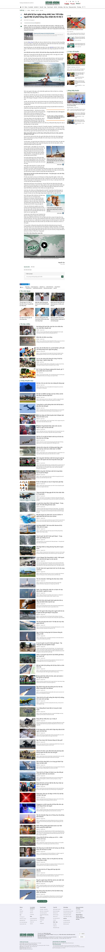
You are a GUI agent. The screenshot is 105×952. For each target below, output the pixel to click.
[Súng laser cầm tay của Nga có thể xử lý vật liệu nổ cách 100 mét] (27, 797)
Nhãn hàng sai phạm (79, 910)
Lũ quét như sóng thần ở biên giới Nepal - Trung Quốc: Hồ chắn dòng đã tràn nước (49, 503)
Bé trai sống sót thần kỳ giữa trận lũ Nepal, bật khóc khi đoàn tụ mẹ (50, 415)
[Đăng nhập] (78, 1)
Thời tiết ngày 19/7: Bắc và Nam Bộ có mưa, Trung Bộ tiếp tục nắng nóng (26, 304)
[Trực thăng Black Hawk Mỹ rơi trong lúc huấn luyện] (27, 712)
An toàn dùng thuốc (33, 918)
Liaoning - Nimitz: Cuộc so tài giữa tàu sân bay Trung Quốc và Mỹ (49, 859)
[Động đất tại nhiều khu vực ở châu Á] (27, 722)
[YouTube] (70, 1)
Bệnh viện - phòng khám (44, 911)
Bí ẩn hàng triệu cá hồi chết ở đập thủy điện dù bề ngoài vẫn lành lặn (50, 730)
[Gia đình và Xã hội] (66, 4)
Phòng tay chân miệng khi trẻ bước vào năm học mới (80, 38)
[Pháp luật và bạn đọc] (72, 4)
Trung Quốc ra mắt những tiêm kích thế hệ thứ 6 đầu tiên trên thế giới (49, 405)
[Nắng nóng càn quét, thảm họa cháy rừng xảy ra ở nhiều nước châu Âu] (58, 297)
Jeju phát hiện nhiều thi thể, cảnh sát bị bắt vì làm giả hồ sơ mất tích (49, 676)
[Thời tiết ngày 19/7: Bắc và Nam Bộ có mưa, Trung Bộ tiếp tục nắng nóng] (27, 297)
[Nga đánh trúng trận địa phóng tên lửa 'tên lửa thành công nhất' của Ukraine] (27, 690)
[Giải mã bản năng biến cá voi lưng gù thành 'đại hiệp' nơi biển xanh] (27, 765)
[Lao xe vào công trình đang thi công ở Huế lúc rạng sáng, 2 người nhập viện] (27, 362)
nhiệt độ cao (42, 286)
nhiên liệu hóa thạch (48, 288)
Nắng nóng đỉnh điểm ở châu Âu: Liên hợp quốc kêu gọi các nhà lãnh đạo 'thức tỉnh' (55, 161)
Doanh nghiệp (78, 912)
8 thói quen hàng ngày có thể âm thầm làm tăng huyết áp (80, 74)
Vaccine (31, 923)
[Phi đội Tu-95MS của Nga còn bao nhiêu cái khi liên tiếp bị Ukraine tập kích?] (27, 397)
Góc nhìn (41, 10)
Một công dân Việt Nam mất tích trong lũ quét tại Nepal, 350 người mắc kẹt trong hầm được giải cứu (50, 459)
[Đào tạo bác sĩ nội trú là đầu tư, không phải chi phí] (70, 122)
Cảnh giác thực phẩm (67, 914)
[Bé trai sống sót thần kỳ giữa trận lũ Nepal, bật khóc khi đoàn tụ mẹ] (27, 419)
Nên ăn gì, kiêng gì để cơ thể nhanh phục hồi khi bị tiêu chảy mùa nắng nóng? (42, 319)
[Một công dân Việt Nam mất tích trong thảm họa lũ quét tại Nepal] (27, 475)
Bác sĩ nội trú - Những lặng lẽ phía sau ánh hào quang (80, 114)
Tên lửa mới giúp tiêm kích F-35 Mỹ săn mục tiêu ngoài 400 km (50, 622)
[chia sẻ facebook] (21, 14)
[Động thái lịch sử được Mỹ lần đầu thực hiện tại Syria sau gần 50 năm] (27, 787)
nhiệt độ (51, 47)
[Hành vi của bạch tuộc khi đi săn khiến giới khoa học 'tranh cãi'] (27, 658)
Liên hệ (81, 936)
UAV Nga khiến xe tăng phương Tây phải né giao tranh (49, 547)
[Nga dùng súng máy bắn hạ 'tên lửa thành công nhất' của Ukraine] (27, 894)
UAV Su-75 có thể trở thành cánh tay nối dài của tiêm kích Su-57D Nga (49, 437)
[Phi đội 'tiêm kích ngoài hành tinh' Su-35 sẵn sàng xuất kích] (27, 572)
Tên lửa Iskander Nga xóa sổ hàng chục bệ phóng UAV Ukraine (50, 815)
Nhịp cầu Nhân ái (79, 914)
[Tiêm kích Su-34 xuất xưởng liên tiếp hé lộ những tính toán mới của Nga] (27, 701)
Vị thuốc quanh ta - (78, 85)
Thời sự (25, 7)
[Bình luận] (21, 26)
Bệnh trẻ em (55, 916)
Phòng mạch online (72, 7)
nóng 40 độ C (57, 286)
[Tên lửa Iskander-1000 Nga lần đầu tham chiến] (27, 583)
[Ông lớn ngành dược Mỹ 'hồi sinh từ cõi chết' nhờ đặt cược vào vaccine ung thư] (27, 884)
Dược (45, 7)
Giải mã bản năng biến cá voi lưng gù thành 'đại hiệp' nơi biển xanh (49, 762)
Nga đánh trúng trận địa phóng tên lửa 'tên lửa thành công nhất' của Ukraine (49, 687)
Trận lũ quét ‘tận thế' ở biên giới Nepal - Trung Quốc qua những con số (49, 536)
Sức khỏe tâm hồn (56, 918)
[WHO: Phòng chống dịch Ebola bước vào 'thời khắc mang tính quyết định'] (27, 829)
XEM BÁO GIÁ (63, 941)
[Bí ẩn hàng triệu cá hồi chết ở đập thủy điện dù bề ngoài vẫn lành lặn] (27, 733)
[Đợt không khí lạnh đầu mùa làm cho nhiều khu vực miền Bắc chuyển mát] (27, 330)
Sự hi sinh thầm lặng (23, 922)
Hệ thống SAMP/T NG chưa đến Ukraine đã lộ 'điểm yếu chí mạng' (49, 526)
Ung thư (54, 920)
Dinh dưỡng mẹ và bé (67, 909)
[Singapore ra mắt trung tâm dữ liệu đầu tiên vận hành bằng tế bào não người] (27, 808)
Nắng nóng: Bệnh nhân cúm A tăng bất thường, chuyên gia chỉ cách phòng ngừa (58, 319)
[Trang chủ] (21, 7)
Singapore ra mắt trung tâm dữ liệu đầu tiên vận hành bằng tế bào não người (49, 805)
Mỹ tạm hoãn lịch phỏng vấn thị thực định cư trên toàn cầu (50, 666)
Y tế (23, 7)
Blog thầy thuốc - (70, 107)
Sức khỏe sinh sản (66, 922)
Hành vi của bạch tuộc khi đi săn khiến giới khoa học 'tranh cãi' (50, 655)
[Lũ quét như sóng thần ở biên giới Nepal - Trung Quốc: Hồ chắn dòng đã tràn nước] (27, 507)
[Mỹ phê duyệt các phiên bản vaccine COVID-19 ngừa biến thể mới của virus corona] (27, 518)
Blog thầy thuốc (73, 90)
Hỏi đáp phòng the (66, 920)
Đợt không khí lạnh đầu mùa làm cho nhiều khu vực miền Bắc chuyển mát (49, 327)
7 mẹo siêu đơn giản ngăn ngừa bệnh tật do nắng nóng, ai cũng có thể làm (55, 209)
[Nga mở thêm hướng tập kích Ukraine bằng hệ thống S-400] (27, 636)
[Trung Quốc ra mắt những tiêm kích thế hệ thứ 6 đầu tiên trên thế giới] (27, 408)
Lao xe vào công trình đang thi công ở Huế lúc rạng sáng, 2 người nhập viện (49, 359)
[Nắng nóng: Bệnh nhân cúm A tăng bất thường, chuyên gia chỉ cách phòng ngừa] (58, 312)
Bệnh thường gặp (56, 911)
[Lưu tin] (21, 23)
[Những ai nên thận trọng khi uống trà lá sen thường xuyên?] (70, 82)
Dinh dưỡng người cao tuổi (68, 911)
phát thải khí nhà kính (37, 288)
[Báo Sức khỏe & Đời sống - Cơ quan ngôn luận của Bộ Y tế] (52, 3)
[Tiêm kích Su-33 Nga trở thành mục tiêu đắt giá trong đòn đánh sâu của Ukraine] (27, 776)
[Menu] (82, 7)
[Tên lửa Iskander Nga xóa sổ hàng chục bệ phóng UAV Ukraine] (27, 819)
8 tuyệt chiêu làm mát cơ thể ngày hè (55, 111)
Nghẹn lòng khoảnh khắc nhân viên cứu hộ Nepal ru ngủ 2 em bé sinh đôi (48, 426)
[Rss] (83, 934)
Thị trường (79, 7)
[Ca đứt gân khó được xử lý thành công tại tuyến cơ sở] (70, 45)
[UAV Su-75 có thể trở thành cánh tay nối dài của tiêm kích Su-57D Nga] (27, 440)
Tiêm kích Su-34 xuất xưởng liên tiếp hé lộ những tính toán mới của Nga (50, 698)
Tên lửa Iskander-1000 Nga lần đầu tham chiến (49, 579)
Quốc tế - (38, 385)
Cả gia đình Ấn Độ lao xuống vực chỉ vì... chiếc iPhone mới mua (49, 838)
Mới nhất (32, 266)
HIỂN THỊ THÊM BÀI (42, 901)
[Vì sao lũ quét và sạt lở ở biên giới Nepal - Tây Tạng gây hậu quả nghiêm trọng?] (27, 647)
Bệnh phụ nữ (55, 912)
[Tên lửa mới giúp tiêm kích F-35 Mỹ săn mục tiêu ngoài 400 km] (27, 625)
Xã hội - (38, 339)
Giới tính (55, 7)
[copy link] (21, 20)
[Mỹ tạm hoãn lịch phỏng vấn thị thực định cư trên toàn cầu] (27, 669)
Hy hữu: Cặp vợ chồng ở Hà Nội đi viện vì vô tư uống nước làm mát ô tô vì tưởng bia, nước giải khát (55, 117)
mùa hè (55, 288)
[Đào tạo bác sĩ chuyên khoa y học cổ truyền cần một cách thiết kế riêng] (76, 97)
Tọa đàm (31, 910)
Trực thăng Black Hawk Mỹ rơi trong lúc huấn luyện (49, 708)
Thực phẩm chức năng (67, 916)
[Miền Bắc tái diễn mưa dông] (27, 341)
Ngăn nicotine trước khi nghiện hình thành (75, 29)
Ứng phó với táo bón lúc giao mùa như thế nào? (76, 65)
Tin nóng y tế (22, 916)
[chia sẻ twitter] (21, 17)
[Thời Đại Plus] (78, 4)
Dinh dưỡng (60, 7)
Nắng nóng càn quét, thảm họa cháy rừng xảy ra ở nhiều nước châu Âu (57, 304)
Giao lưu (31, 912)
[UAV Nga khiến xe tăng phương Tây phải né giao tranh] (27, 550)
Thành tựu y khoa (23, 918)
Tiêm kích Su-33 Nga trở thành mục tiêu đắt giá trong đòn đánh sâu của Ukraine (49, 773)
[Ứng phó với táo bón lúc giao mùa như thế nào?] (76, 58)
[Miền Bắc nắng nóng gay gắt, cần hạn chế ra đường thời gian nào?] (42, 297)
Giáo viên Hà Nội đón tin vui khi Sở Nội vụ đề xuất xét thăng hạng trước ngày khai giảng (50, 348)
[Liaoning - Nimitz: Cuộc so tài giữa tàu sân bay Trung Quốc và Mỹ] (27, 862)
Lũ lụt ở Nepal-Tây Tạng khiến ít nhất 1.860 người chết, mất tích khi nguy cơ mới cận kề (50, 558)
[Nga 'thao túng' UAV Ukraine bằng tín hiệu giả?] (27, 744)
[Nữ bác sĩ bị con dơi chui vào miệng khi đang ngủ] (27, 387)
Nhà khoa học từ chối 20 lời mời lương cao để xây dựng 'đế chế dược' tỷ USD (50, 848)
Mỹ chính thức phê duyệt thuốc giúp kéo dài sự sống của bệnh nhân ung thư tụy (49, 601)
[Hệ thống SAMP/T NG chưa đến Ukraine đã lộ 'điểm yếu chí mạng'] (27, 529)
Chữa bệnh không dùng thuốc (44, 915)
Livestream (32, 914)
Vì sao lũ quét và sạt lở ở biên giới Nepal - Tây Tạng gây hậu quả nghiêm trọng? (49, 643)
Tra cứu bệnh (30, 7)
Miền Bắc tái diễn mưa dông (44, 337)
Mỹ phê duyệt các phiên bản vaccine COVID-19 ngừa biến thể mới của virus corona (49, 515)
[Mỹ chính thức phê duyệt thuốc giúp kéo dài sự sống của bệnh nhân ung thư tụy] (27, 604)
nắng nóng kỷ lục (34, 286)
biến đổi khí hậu (49, 286)
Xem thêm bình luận (27, 269)
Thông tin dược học (33, 920)
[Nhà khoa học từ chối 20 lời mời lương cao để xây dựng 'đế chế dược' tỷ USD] (27, 852)
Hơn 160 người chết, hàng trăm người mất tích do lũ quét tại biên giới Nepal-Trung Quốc (50, 611)
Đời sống (77, 919)
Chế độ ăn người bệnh (67, 912)
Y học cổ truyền (50, 7)
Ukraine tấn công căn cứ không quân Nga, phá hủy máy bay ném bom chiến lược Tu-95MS (49, 448)
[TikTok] (66, 1)
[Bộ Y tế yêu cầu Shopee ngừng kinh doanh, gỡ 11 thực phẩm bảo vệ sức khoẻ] (27, 373)
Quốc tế (37, 10)
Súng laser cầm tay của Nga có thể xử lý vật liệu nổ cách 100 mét (49, 794)
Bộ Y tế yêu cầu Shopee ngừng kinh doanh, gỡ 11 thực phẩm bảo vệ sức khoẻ (50, 370)
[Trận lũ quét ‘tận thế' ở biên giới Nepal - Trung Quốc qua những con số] (27, 540)
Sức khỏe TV (36, 7)
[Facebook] (68, 1)
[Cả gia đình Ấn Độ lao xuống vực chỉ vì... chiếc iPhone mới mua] (27, 841)
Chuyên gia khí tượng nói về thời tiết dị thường (44, 33)
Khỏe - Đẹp (66, 7)
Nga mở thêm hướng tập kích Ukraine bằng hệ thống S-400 (49, 633)
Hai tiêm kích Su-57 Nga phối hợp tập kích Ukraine (48, 870)
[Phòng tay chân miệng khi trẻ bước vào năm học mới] (70, 39)
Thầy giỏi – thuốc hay (44, 909)
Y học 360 (41, 7)
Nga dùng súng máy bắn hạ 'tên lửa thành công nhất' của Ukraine (49, 891)
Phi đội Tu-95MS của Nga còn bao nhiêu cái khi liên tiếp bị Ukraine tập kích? (49, 394)
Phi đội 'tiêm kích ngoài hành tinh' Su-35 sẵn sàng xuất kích (50, 568)
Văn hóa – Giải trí (79, 916)
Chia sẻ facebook (24, 284)
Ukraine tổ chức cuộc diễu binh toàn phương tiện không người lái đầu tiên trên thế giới (50, 751)
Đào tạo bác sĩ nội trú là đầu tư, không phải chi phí (80, 121)
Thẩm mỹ (54, 925)
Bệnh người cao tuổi (56, 909)
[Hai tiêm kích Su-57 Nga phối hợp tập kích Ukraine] (27, 873)
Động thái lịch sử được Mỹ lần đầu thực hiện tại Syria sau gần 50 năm (49, 783)
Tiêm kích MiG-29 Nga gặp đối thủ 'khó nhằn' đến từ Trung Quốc (50, 493)
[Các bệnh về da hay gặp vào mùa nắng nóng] (27, 312)
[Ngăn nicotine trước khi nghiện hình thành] (76, 23)
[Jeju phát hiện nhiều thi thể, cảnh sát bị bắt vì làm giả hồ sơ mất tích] (27, 680)
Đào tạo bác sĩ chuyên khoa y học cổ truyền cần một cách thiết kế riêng (76, 105)
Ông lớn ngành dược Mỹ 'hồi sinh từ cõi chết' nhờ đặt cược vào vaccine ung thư (50, 880)
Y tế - (37, 372)
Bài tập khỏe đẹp (56, 927)
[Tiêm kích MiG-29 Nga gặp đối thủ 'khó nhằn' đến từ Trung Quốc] (27, 496)
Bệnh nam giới (55, 914)
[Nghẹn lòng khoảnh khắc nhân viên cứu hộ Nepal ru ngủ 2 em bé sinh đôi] (27, 430)
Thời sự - (38, 351)
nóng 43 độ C (29, 288)
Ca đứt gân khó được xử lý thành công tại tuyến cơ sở (80, 44)
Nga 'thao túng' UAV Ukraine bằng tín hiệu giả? (49, 740)
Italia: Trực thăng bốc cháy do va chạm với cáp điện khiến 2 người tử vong (49, 590)
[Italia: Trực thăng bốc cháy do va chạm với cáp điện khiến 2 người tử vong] (27, 593)
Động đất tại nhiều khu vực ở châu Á (46, 718)
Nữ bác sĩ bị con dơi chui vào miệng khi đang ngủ (50, 383)
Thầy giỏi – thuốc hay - (71, 67)
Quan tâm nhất (27, 266)
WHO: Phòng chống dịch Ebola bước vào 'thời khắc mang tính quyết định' (49, 826)
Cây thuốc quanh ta (43, 912)
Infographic (42, 923)
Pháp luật (33, 10)
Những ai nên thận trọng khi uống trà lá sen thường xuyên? (80, 82)
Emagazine (42, 919)
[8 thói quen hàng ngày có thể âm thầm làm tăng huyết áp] (70, 74)
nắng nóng (30, 42)
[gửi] (62, 277)
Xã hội (28, 10)
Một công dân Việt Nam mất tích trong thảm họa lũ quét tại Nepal (49, 471)
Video (41, 921)
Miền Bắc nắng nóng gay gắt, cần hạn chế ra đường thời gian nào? (42, 304)
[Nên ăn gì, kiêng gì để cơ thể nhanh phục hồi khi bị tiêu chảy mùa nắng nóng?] (42, 312)
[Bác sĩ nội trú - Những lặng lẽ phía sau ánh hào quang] (70, 115)
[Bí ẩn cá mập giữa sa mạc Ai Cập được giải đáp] (27, 485)
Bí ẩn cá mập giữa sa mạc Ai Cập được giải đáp (49, 482)
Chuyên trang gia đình (80, 917)
